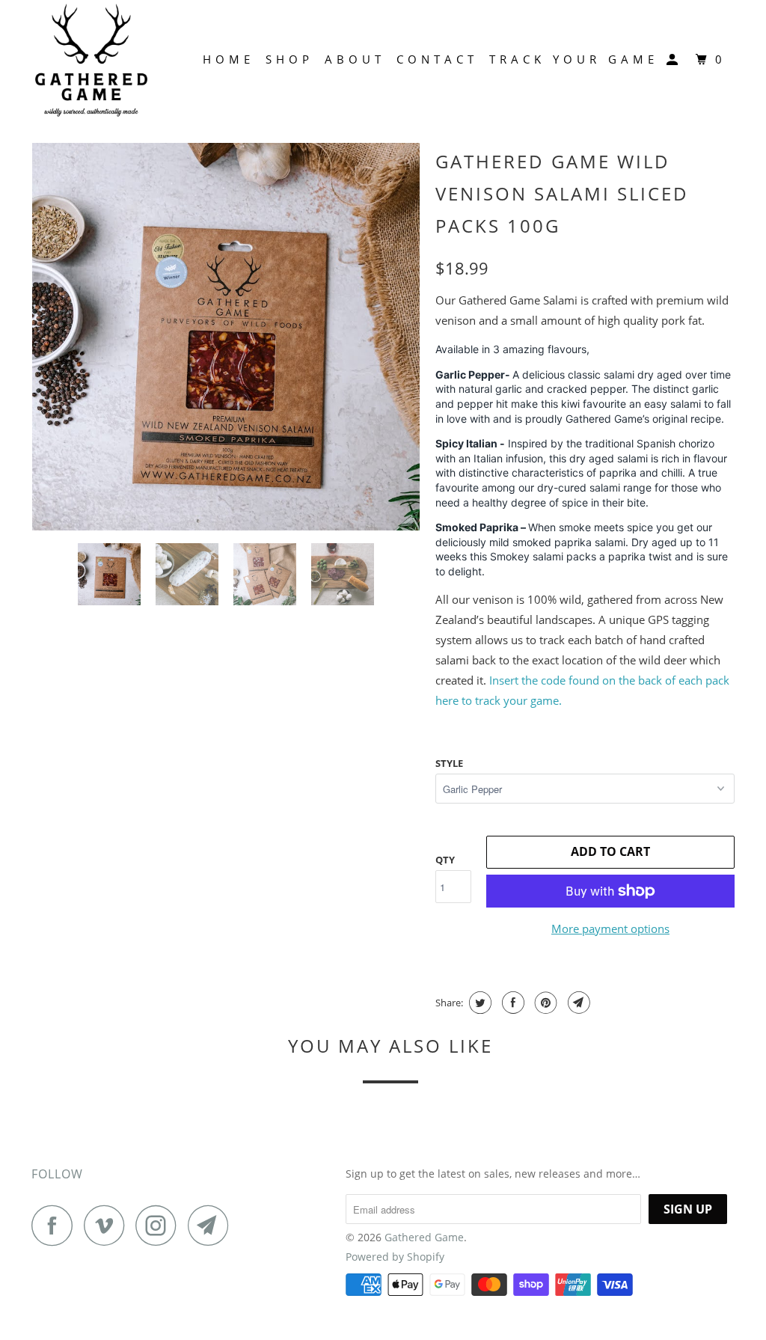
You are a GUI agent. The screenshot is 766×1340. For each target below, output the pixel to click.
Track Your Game (573, 59)
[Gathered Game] (91, 60)
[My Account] (675, 59)
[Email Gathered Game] (212, 1225)
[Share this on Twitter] (478, 1002)
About (355, 59)
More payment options (610, 928)
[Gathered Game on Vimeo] (108, 1225)
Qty (445, 859)
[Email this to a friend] (577, 1002)
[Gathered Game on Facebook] (56, 1225)
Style (449, 763)
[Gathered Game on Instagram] (160, 1225)
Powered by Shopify (395, 1256)
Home (228, 59)
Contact (437, 59)
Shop (289, 59)
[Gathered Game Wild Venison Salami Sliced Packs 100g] (225, 336)
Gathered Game (424, 1237)
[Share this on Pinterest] (544, 1002)
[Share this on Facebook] (511, 1002)
